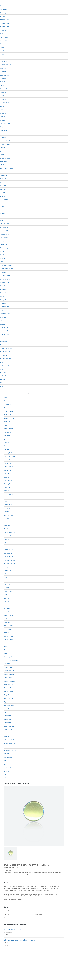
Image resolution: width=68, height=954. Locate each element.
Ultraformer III (4, 331)
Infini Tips (3, 186)
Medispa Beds (4, 227)
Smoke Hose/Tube (5, 289)
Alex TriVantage (4, 37)
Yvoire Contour (4, 355)
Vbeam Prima (4, 338)
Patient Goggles (4, 248)
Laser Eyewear (4, 199)
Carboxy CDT (4, 61)
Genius (2, 154)
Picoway (2, 258)
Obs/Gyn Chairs (4, 244)
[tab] (34, 6)
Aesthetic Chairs (4, 26)
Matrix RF (3, 217)
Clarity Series (4, 82)
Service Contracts (5, 279)
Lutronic (2, 210)
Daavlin (2, 106)
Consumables (4, 89)
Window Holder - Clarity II (13, 930)
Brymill (2, 47)
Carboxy (2, 58)
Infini (1, 182)
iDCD (1, 383)
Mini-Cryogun (4, 230)
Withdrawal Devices (6, 348)
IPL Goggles (3, 179)
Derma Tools (3, 113)
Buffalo (2, 51)
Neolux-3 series (4, 234)
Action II (2, 16)
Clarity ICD (3, 68)
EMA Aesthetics (4, 130)
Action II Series (4, 19)
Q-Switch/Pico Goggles (7, 269)
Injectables (3, 189)
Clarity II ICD (3, 71)
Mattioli (2, 220)
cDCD (1, 369)
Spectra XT (3, 296)
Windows (2, 345)
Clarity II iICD (3, 78)
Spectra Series (4, 293)
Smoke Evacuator (5, 282)
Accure (2, 6)
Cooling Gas (3, 92)
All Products (3, 40)
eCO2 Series (3, 376)
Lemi (1, 203)
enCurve (2, 379)
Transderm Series (5, 313)
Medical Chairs (4, 224)
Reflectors (3, 272)
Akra (1, 33)
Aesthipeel (3, 30)
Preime (2, 262)
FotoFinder (3, 137)
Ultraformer (3, 324)
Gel (1, 151)
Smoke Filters (4, 286)
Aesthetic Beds (4, 23)
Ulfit (1, 320)
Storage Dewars (4, 300)
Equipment (3, 134)
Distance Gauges (5, 123)
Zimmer (2, 362)
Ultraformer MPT (5, 334)
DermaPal (3, 116)
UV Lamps (3, 317)
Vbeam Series (4, 341)
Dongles (2, 127)
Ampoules (3, 44)
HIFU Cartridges (4, 165)
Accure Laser (4, 9)
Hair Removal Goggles (6, 168)
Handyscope (3, 175)
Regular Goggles (5, 275)
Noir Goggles (4, 237)
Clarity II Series (4, 75)
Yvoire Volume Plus (5, 358)
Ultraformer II (4, 327)
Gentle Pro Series (5, 158)
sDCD (1, 386)
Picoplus (2, 255)
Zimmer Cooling (4, 365)
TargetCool (3, 303)
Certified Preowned (5, 64)
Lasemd (2, 196)
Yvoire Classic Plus (5, 351)
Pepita (2, 251)
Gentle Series (4, 161)
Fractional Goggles (5, 141)
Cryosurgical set (4, 103)
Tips (1, 310)
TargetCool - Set (4, 307)
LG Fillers (2, 192)
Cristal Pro (3, 99)
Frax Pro (2, 148)
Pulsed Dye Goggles (6, 265)
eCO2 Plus (3, 372)
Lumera (2, 206)
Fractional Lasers (5, 144)
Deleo (1, 109)
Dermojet (2, 120)
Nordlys (2, 241)
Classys (2, 85)
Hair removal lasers (5, 172)
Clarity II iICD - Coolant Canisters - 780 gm (19, 940)
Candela (2, 54)
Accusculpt (3, 13)
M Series (2, 213)
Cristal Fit (3, 96)
